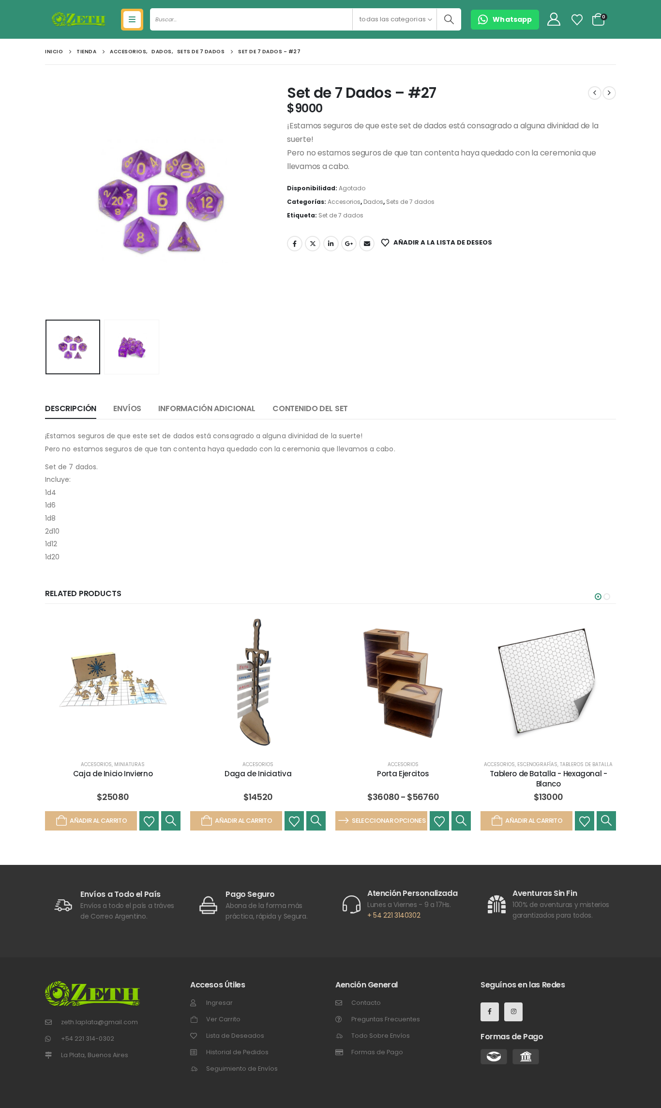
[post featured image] (112, 683)
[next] (609, 93)
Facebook (294, 243)
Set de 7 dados (340, 215)
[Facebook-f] (490, 1011)
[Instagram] (513, 1011)
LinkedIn (331, 243)
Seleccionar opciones (388, 820)
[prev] (594, 93)
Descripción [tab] (70, 408)
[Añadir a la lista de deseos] (149, 821)
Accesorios (344, 202)
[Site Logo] (78, 19)
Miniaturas (129, 764)
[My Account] (553, 19)
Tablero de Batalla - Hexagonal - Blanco (548, 778)
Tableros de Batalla (586, 764)
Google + (349, 243)
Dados (373, 202)
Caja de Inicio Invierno (112, 774)
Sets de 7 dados (410, 202)
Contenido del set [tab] (310, 408)
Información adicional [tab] (206, 408)
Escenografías (537, 764)
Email (367, 243)
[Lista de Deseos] (577, 20)
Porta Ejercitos (403, 774)
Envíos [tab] (127, 408)
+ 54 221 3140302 (393, 915)
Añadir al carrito (98, 820)
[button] (47, 200)
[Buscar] (449, 19)
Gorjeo (312, 243)
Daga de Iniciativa (258, 774)
